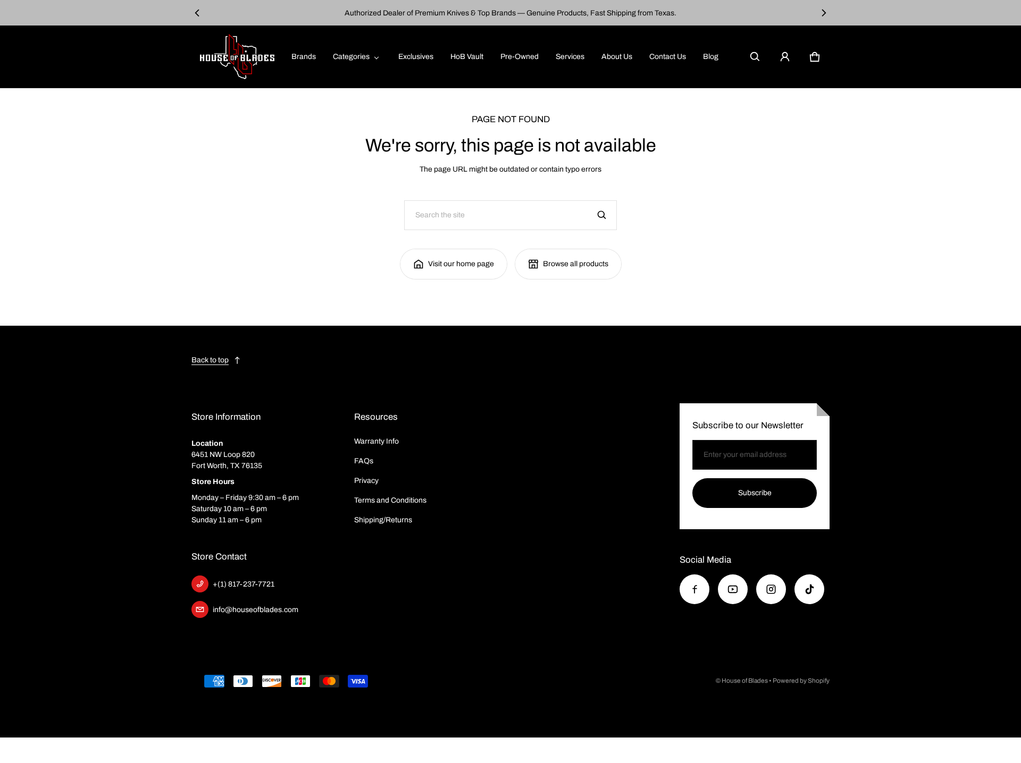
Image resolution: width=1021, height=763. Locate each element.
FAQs (363, 461)
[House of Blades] (237, 56)
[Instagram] (771, 589)
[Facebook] (694, 589)
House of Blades (745, 680)
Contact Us (667, 57)
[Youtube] (733, 589)
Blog (710, 57)
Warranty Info (376, 441)
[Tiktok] (809, 589)
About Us (616, 57)
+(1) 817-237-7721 (243, 584)
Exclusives (415, 57)
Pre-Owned (519, 57)
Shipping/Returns (383, 520)
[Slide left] (197, 12)
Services (570, 57)
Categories (351, 57)
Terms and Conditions (390, 500)
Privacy (366, 481)
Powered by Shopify (801, 680)
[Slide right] (823, 12)
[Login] (785, 57)
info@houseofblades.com (255, 610)
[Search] (602, 215)
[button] (755, 57)
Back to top (210, 360)
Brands (303, 57)
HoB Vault (466, 57)
